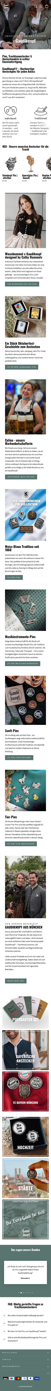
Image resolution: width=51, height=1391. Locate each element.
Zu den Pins (13, 577)
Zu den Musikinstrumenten (22, 664)
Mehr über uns (15, 981)
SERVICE (6, 1359)
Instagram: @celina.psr (21, 477)
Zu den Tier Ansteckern (20, 844)
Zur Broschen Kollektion (22, 284)
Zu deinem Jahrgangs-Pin (21, 367)
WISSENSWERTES (11, 1366)
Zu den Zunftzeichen (19, 758)
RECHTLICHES (9, 1353)
